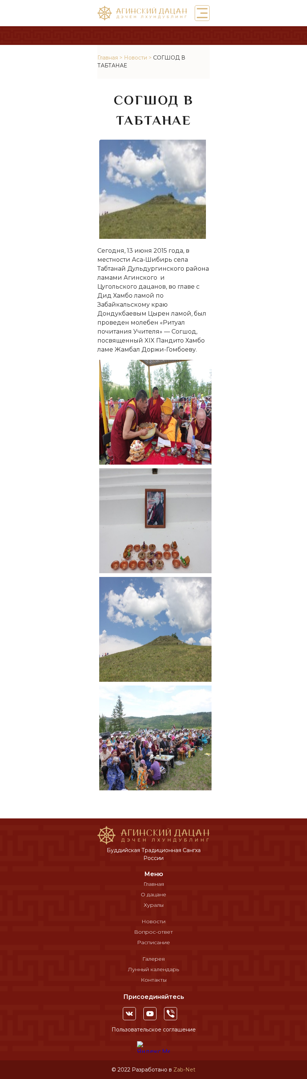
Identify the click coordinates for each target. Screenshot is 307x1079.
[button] (202, 13)
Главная (107, 57)
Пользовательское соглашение (154, 1029)
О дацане (153, 894)
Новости (135, 57)
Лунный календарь (153, 969)
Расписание (153, 942)
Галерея (153, 958)
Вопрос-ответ (153, 931)
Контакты (154, 979)
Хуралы (154, 905)
